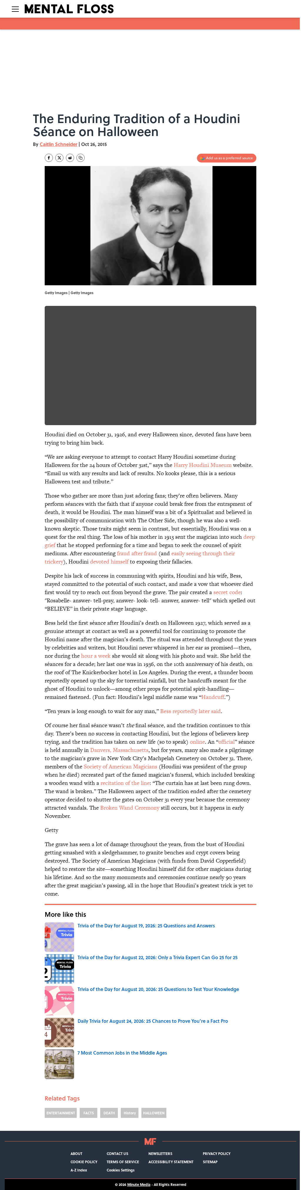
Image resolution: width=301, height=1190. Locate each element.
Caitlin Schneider (58, 144)
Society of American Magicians (120, 766)
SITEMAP (210, 1161)
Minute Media (138, 1184)
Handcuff (212, 697)
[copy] (80, 158)
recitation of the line (125, 783)
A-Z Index (79, 1170)
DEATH (109, 1113)
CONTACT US (117, 1153)
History (130, 1113)
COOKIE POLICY (84, 1161)
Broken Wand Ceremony (129, 808)
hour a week (96, 656)
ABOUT (76, 1153)
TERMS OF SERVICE (123, 1161)
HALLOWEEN (154, 1113)
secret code (227, 592)
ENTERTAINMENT (60, 1113)
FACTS (88, 1113)
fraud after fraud (137, 553)
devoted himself (109, 562)
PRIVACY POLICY (216, 1153)
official (226, 742)
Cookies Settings (121, 1170)
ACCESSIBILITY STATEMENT (170, 1161)
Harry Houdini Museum (203, 465)
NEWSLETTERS (160, 1153)
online (197, 742)
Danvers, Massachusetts (119, 750)
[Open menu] (15, 8)
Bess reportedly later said (190, 711)
